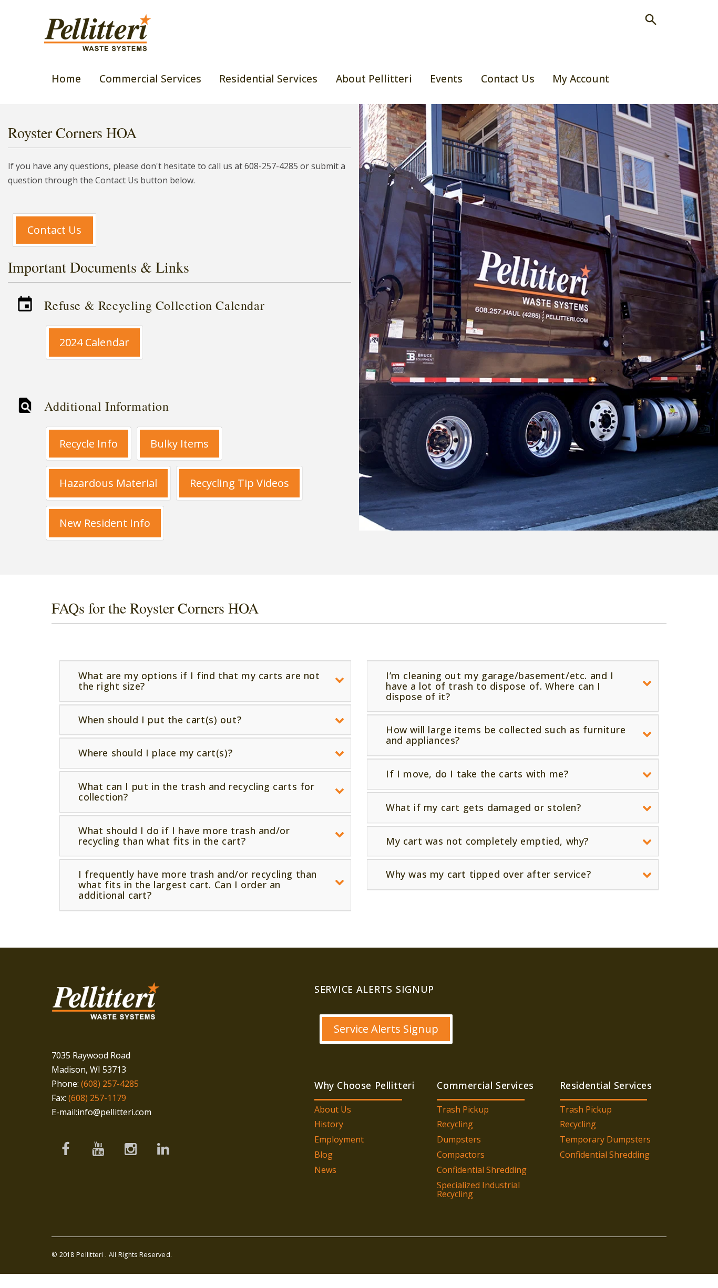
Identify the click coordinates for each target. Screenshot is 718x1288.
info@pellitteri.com (114, 1112)
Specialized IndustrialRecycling (478, 1189)
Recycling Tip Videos (239, 483)
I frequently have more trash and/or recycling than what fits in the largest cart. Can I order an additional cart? (197, 884)
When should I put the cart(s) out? (159, 719)
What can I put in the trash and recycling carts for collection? (196, 791)
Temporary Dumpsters (605, 1139)
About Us (332, 1109)
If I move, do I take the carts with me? (477, 773)
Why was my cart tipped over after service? (488, 874)
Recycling (455, 1124)
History (328, 1124)
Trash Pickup (463, 1109)
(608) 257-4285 (109, 1083)
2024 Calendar (94, 342)
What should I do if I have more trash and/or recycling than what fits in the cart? (184, 835)
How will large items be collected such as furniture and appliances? (506, 734)
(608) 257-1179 (97, 1098)
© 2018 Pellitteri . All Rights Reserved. (112, 1254)
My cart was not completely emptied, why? (487, 841)
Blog (323, 1154)
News (325, 1170)
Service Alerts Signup (386, 1029)
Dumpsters (459, 1139)
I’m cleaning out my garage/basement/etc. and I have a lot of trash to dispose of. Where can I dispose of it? (500, 686)
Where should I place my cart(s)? (155, 752)
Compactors (461, 1154)
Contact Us (54, 230)
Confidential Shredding (482, 1170)
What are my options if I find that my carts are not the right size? (199, 680)
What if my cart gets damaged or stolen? (483, 807)
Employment (339, 1139)
